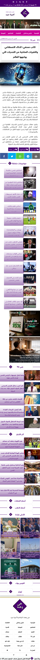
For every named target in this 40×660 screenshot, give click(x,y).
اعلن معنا (20, 645)
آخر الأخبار (20, 434)
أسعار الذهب (20, 507)
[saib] (24, 361)
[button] (2, 24)
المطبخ (20, 631)
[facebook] (26, 1)
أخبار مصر (33, 149)
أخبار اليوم (22, 149)
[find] (20, 1)
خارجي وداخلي (27, 33)
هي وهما (12, 149)
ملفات (32, 641)
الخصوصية (7, 645)
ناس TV (32, 40)
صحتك (7, 631)
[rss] (23, 1)
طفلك (20, 636)
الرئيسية (36, 33)
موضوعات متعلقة (19, 163)
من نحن (33, 645)
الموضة (3, 33)
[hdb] (20, 24)
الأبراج (32, 631)
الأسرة (7, 627)
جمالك (7, 636)
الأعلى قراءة (20, 514)
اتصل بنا (32, 650)
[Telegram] (28, 156)
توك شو (7, 641)
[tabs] (13, 1)
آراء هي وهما (20, 641)
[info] (16, 1)
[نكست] (24, 335)
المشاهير (10, 33)
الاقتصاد (18, 33)
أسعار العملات (20, 500)
